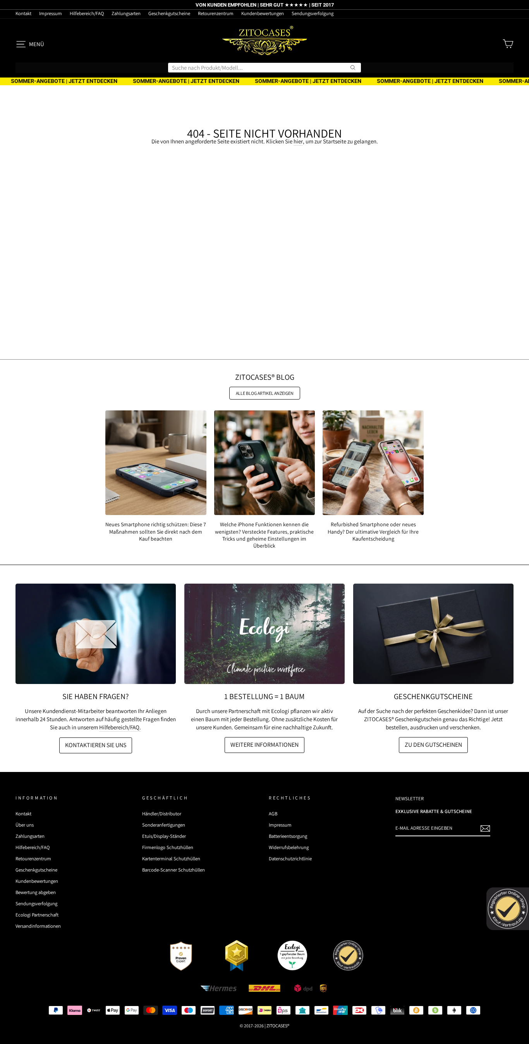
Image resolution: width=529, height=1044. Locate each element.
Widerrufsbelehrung (289, 847)
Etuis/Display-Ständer (164, 836)
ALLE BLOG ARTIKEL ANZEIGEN (265, 393)
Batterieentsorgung (288, 836)
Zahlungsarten (126, 13)
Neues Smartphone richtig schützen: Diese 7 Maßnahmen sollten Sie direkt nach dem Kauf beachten (155, 531)
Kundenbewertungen (262, 13)
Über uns (24, 825)
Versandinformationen (38, 926)
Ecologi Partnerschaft (36, 914)
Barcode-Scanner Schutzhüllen (173, 870)
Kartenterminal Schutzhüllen (171, 858)
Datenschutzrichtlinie (290, 858)
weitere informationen (264, 745)
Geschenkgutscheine (169, 13)
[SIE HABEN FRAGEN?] (95, 634)
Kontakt (23, 13)
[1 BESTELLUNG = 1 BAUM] (264, 634)
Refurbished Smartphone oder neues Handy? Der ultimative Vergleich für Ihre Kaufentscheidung (373, 531)
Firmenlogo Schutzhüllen (167, 847)
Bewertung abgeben (35, 892)
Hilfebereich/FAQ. (120, 727)
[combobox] (264, 67)
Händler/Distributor (161, 813)
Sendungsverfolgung (312, 13)
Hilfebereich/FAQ (87, 13)
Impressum (50, 13)
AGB (273, 813)
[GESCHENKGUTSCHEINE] (433, 634)
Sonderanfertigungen (163, 825)
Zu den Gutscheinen (433, 745)
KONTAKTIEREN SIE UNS (95, 745)
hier (298, 141)
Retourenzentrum (216, 13)
